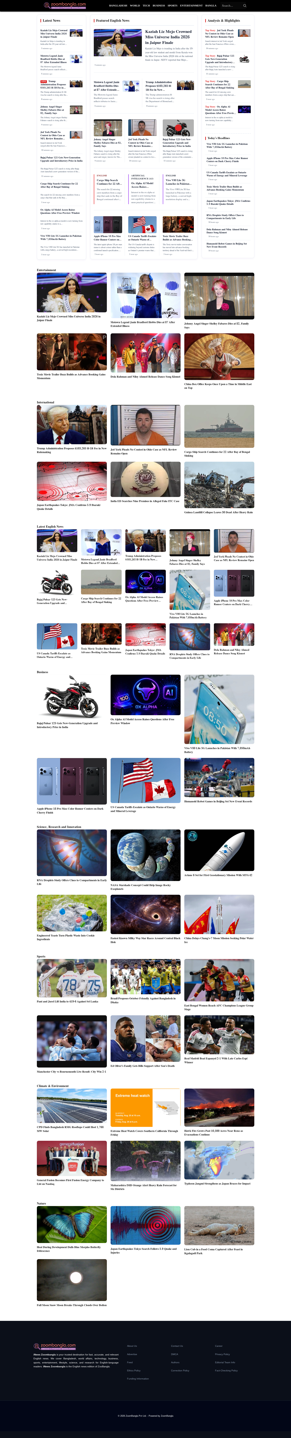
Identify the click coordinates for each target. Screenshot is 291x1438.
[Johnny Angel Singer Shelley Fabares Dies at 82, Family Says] (76, 113)
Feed (130, 1362)
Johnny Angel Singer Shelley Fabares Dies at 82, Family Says (52, 110)
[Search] (245, 5)
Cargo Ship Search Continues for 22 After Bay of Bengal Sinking (59, 185)
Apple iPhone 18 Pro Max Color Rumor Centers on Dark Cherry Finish (107, 239)
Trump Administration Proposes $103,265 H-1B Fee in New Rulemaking (53, 86)
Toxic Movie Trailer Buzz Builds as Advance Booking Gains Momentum (177, 239)
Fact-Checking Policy (226, 1370)
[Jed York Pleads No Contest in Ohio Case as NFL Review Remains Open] (76, 138)
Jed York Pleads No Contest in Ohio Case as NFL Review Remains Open (52, 137)
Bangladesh (118, 5)
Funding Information (138, 1378)
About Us (132, 1346)
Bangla (210, 5)
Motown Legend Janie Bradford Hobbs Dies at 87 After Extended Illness (53, 59)
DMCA (174, 1354)
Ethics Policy (133, 1370)
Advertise (132, 1354)
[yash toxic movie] (178, 232)
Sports (172, 5)
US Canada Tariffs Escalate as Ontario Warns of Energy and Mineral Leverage (142, 241)
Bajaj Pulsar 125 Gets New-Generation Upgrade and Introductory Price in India (61, 159)
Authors (175, 1362)
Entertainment (191, 5)
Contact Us (177, 1346)
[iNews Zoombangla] (65, 5)
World (135, 5)
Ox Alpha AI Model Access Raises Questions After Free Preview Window (60, 211)
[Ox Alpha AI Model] (244, 112)
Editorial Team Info (225, 1362)
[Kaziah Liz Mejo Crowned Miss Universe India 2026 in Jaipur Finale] (76, 36)
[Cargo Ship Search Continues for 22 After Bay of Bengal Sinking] (244, 87)
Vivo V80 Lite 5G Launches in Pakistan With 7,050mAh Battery (61, 237)
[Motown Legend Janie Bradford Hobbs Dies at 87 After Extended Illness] (76, 62)
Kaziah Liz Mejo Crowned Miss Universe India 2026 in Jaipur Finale (53, 34)
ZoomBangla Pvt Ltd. (136, 1416)
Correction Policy (180, 1370)
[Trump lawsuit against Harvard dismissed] (76, 87)
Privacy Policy (222, 1354)
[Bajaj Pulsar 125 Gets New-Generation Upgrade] (244, 62)
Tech (146, 5)
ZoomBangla (167, 1416)
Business (159, 5)
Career (219, 1346)
